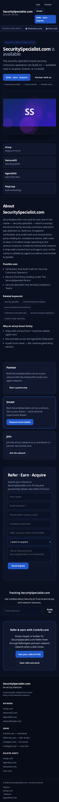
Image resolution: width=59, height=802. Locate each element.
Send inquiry (18, 566)
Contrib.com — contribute (15, 733)
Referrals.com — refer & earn (16, 737)
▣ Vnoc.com (51, 28)
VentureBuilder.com (12, 721)
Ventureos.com (10, 766)
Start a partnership (18, 387)
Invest (39, 11)
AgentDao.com (9, 762)
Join (38, 4)
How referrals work (30, 662)
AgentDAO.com (10, 717)
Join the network (17, 453)
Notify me (50, 610)
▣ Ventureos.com (33, 28)
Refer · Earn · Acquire (42, 19)
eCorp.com (8, 708)
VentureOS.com (10, 712)
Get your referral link (29, 654)
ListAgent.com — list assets (15, 742)
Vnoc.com (7, 771)
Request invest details (19, 422)
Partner (48, 4)
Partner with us (43, 77)
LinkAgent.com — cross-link (15, 746)
